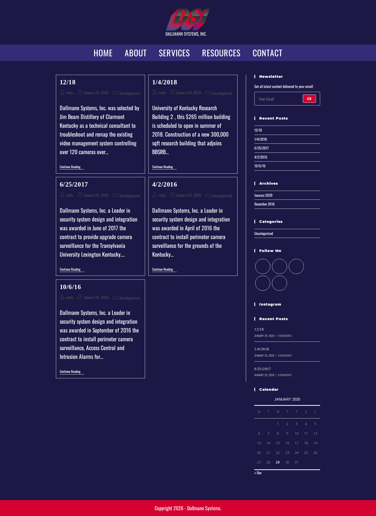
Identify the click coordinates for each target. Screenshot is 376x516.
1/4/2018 (164, 82)
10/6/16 (70, 286)
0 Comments (285, 336)
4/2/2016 (164, 184)
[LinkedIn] (262, 283)
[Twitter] (262, 266)
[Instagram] (296, 266)
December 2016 (264, 204)
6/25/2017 (74, 184)
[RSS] (279, 283)
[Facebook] (279, 266)
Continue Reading (72, 167)
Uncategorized (129, 93)
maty (69, 92)
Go (309, 98)
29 (278, 462)
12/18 (68, 82)
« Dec (257, 472)
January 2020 (263, 195)
